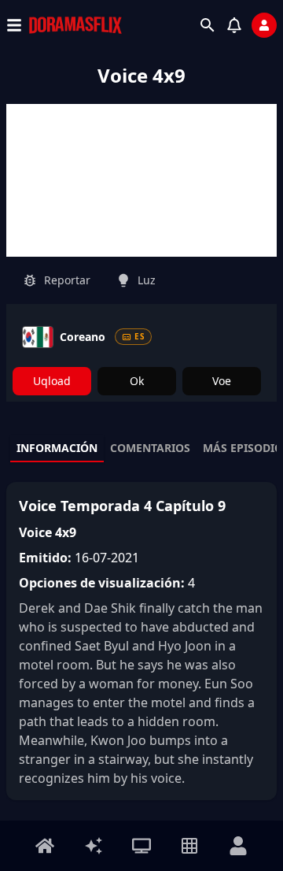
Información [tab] (57, 447)
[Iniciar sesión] (264, 25)
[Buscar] (207, 25)
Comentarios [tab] (150, 447)
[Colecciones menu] (189, 845)
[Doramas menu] (141, 845)
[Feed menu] (93, 845)
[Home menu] (44, 845)
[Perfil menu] (238, 845)
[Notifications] (234, 25)
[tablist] (141, 449)
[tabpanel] (141, 641)
